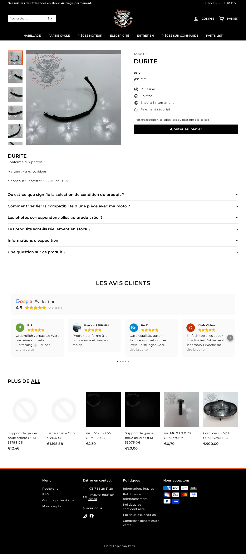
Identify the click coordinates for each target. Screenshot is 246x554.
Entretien (145, 35)
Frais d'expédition (146, 119)
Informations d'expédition (33, 240)
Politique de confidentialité (134, 507)
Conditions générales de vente (141, 523)
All (35, 381)
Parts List (214, 35)
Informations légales (138, 488)
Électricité (119, 35)
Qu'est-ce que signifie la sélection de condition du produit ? (66, 194)
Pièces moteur (89, 35)
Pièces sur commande (179, 35)
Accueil (139, 54)
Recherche (50, 488)
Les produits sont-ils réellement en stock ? (49, 229)
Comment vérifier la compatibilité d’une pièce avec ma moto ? (69, 206)
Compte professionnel (58, 500)
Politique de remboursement (135, 497)
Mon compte (51, 506)
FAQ (45, 494)
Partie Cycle (59, 35)
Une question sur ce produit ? (37, 252)
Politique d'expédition (139, 515)
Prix (137, 73)
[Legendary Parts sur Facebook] (92, 516)
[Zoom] (73, 97)
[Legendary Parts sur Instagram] (85, 516)
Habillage (32, 35)
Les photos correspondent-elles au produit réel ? (55, 217)
